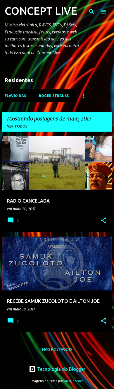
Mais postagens (57, 349)
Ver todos (17, 126)
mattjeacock (74, 381)
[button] (103, 221)
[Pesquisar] (91, 12)
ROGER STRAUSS (54, 96)
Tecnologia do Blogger (60, 369)
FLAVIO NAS (15, 96)
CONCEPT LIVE (41, 11)
